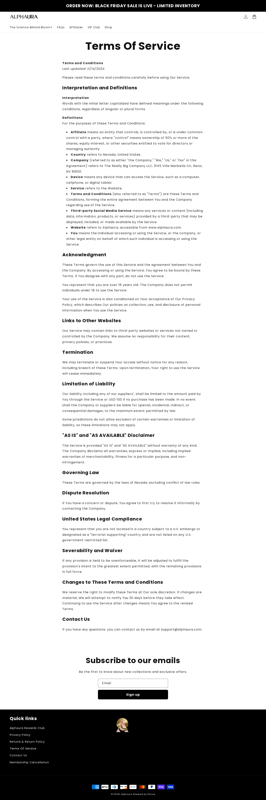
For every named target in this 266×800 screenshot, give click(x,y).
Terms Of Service (23, 748)
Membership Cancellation (29, 762)
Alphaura (126, 794)
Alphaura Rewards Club (27, 728)
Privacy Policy (20, 735)
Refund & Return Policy (27, 742)
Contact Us (18, 755)
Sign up (133, 694)
